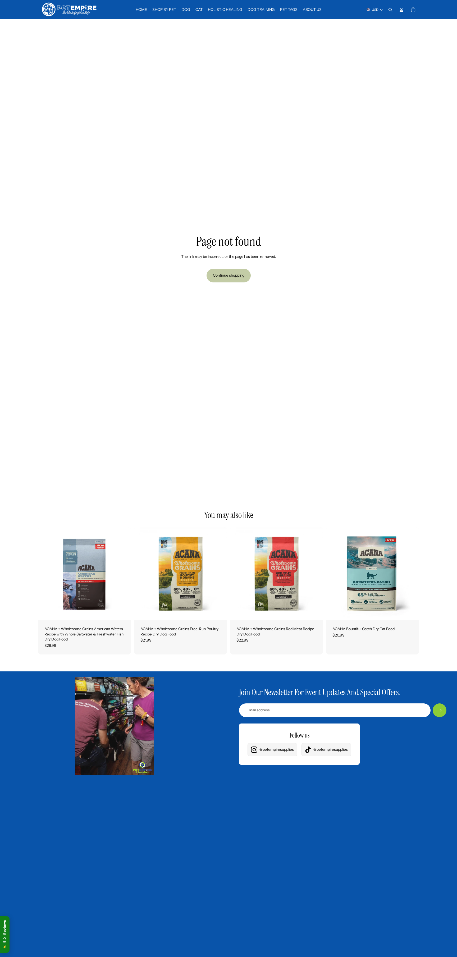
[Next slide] (123, 573)
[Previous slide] (46, 573)
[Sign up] (439, 710)
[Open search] (390, 10)
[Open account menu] (401, 10)
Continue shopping (228, 275)
